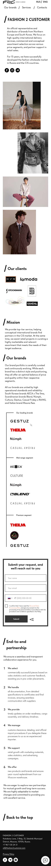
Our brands (10, 7)
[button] (19, 421)
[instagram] (16, 860)
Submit (16, 619)
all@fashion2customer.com (14, 848)
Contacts (42, 7)
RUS (38, 1)
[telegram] (10, 860)
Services (26, 7)
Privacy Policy (8, 854)
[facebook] (5, 860)
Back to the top (19, 817)
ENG (45, 1)
